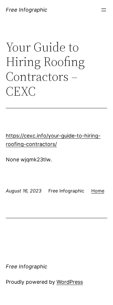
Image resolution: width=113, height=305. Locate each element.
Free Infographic (26, 10)
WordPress (70, 282)
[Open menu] (103, 9)
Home (97, 191)
